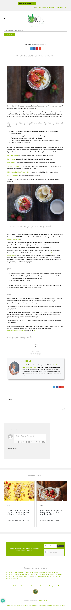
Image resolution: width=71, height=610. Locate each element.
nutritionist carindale (24, 572)
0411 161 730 (62, 7)
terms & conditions (53, 605)
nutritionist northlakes (27, 574)
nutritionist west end (12, 576)
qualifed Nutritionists (13, 239)
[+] (42, 442)
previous (28, 400)
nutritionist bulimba (52, 572)
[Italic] (18, 442)
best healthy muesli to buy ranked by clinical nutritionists (51, 512)
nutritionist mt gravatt (12, 574)
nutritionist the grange (26, 576)
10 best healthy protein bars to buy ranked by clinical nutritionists (18, 512)
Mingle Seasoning (12, 155)
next (58, 410)
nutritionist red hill (54, 576)
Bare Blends (11, 159)
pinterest (33, 586)
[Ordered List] (26, 442)
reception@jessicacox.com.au (45, 7)
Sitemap (62, 605)
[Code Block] (34, 442)
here (35, 330)
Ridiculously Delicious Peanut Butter (18, 172)
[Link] (37, 442)
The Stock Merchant (13, 166)
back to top (42, 600)
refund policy (42, 605)
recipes (13, 605)
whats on (43, 44)
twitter (15, 586)
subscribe (19, 605)
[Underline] (21, 442)
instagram (52, 586)
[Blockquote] (31, 442)
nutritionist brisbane (12, 578)
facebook (24, 586)
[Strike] (24, 442)
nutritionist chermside (54, 574)
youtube (42, 586)
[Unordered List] (29, 442)
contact (25, 605)
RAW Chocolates (12, 175)
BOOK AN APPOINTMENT (27, 3)
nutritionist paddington (41, 576)
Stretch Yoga (11, 162)
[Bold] (16, 442)
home (8, 605)
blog (37, 44)
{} (39, 442)
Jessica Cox (27, 361)
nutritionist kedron (41, 574)
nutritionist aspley (11, 572)
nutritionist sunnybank (38, 572)
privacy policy (33, 605)
